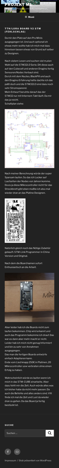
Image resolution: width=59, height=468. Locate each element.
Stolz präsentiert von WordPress (35, 460)
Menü (31, 17)
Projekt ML (18, 4)
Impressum (10, 460)
